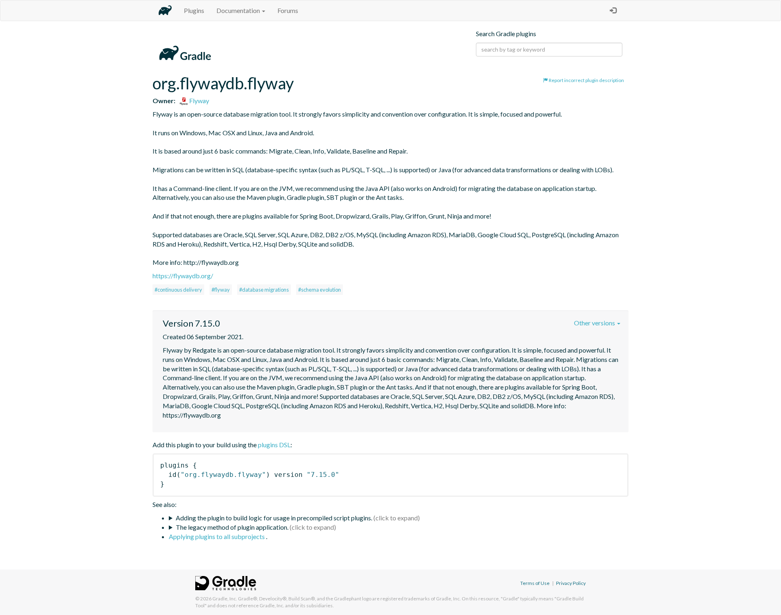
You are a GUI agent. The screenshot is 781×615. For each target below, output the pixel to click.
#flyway (221, 289)
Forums (287, 10)
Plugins (194, 10)
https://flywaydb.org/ (183, 275)
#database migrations (264, 289)
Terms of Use (535, 583)
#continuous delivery (178, 289)
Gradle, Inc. (224, 599)
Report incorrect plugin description (586, 80)
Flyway (198, 100)
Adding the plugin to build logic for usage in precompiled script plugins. (274, 518)
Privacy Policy (571, 583)
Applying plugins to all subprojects (217, 536)
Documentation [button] (238, 10)
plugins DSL (274, 444)
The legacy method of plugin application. (232, 527)
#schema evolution (319, 289)
